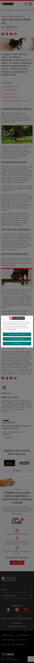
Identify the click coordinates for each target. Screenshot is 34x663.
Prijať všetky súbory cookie (17, 339)
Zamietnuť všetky (17, 343)
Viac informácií (12, 329)
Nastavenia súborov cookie (17, 334)
